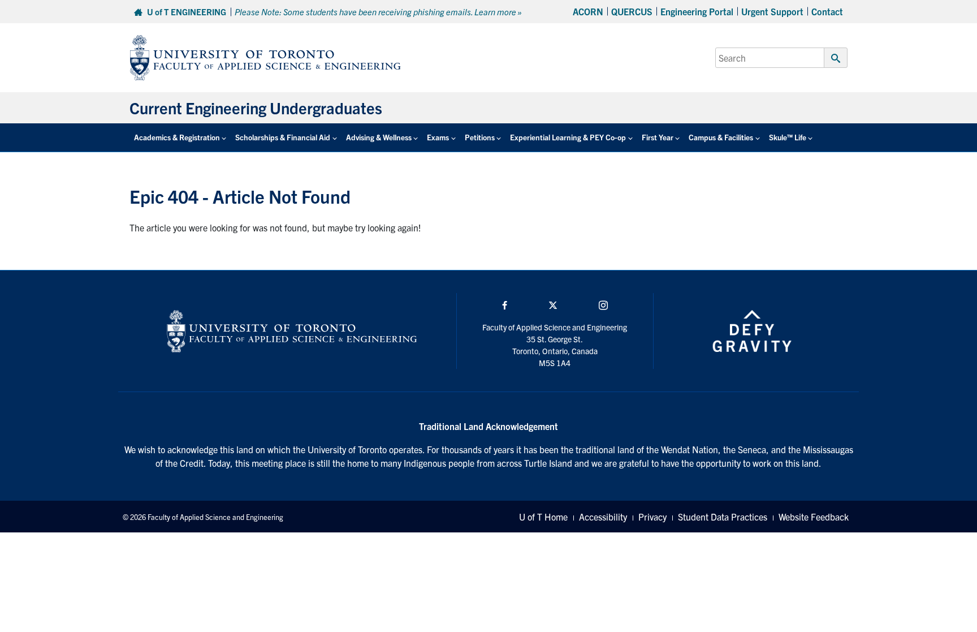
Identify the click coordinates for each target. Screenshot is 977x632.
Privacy (652, 516)
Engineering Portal (696, 11)
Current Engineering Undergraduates (255, 107)
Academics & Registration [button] (177, 137)
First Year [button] (657, 137)
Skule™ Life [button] (787, 137)
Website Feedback (814, 516)
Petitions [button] (480, 137)
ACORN (588, 11)
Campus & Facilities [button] (721, 137)
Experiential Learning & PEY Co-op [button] (568, 137)
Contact (827, 11)
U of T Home (543, 516)
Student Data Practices (722, 516)
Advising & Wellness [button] (379, 137)
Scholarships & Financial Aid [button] (282, 137)
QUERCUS (631, 11)
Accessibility (603, 516)
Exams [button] (438, 137)
